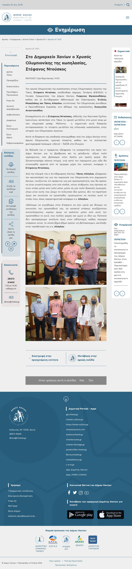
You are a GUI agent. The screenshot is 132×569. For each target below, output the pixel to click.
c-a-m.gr (70, 465)
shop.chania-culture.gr (77, 425)
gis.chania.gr (72, 414)
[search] (128, 4)
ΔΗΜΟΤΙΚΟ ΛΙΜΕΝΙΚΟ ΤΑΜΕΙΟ (40, 548)
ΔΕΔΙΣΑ (79, 545)
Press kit (12, 501)
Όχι (91, 380)
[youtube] (86, 493)
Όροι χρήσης (55, 561)
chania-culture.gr (74, 420)
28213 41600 (15, 434)
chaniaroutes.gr (74, 440)
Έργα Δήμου (14, 511)
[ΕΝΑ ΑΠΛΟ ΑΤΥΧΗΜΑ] (121, 128)
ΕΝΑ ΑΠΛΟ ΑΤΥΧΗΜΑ (118, 135)
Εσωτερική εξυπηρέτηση (20, 496)
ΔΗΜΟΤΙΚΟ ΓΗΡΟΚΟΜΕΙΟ (93, 547)
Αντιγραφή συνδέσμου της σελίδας (11, 210)
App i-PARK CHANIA (76, 475)
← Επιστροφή (11, 54)
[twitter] (75, 493)
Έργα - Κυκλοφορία (12, 127)
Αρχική (5, 39)
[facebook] (69, 493)
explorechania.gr (74, 435)
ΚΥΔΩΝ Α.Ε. (66, 548)
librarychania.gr (74, 455)
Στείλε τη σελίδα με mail (11, 189)
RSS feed (12, 506)
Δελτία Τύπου (28, 39)
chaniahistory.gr (74, 460)
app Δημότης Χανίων (77, 470)
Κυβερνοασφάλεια (12, 143)
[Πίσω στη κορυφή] (66, 399)
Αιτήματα (118, 5)
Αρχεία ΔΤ (41, 39)
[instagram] (81, 493)
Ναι (82, 380)
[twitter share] (14, 243)
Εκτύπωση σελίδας (11, 170)
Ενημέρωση (15, 39)
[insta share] (11, 248)
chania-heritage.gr (75, 445)
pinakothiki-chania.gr (76, 450)
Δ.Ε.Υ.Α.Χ (53, 546)
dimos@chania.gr (11, 302)
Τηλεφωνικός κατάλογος (20, 491)
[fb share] (7, 243)
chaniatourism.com (75, 430)
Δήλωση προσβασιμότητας (21, 516)
